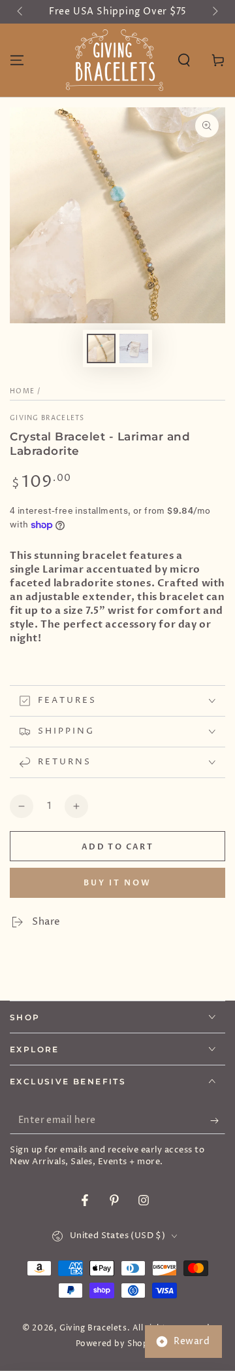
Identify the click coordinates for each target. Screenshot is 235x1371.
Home (22, 391)
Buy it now (117, 883)
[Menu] (17, 60)
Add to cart (117, 847)
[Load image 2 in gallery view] (133, 348)
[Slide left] (21, 12)
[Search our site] (184, 60)
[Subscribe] (217, 1121)
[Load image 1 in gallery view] (101, 348)
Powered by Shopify (118, 1344)
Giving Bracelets (47, 418)
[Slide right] (214, 12)
